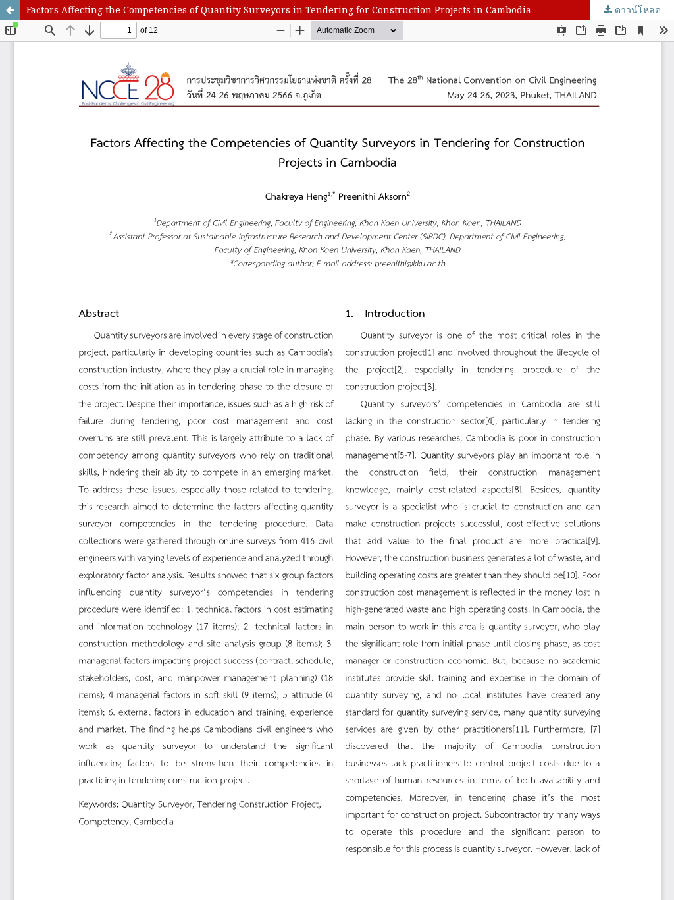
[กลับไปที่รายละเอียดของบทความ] (10, 10)
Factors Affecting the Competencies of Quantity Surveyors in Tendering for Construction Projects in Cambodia (278, 9)
